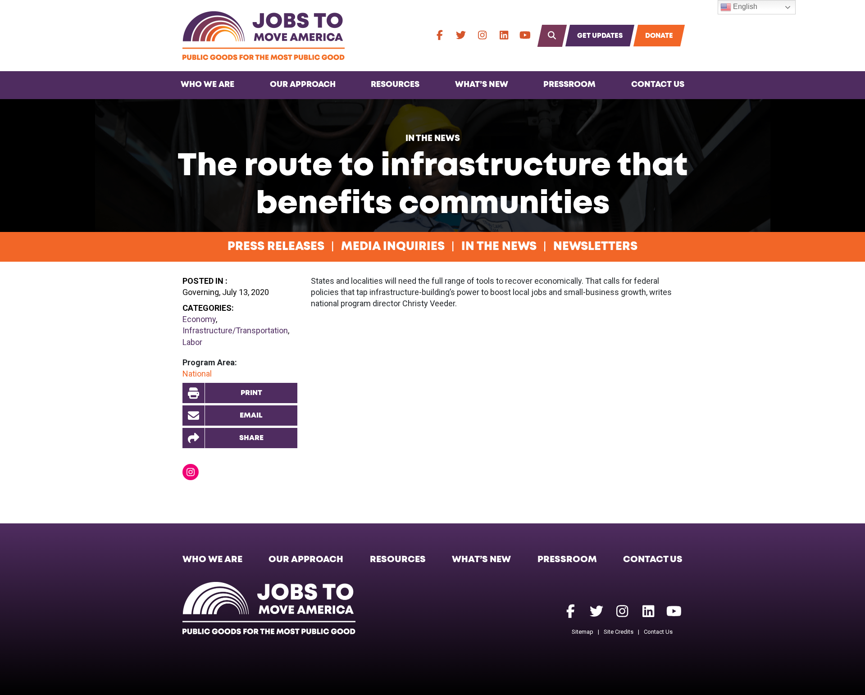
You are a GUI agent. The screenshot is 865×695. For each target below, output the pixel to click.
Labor (192, 342)
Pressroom (569, 85)
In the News (432, 138)
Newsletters (595, 247)
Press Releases (276, 247)
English (744, 6)
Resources (395, 85)
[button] (239, 438)
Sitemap (582, 631)
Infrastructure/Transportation (235, 330)
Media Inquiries (393, 247)
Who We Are (207, 85)
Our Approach (303, 85)
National (197, 373)
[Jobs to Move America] (263, 35)
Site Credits (618, 631)
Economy (199, 319)
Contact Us (657, 85)
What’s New (481, 85)
